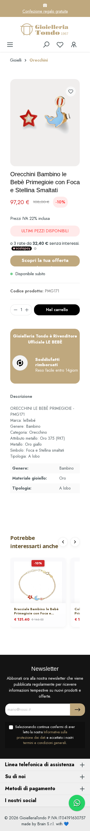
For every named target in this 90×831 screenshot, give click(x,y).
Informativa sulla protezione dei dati (42, 735)
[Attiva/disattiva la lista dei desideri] (71, 91)
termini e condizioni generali (44, 742)
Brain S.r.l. (46, 824)
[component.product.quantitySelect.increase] (27, 309)
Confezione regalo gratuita (45, 11)
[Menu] (10, 44)
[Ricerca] (46, 44)
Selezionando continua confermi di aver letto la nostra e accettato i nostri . (45, 735)
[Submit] (77, 709)
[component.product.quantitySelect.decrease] (15, 309)
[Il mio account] (74, 44)
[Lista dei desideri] (60, 44)
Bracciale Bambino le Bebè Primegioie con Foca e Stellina (36, 611)
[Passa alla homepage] (45, 29)
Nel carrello (57, 310)
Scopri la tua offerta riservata (45, 261)
